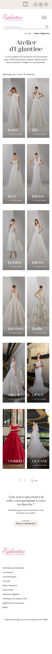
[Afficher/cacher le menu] (44, 17)
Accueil (28, 33)
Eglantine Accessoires (13, 603)
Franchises (8, 589)
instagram (41, 5)
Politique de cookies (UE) (15, 598)
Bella (5, 607)
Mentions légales (11, 594)
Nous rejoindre (10, 585)
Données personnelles (13, 567)
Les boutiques (9, 576)
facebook (35, 5)
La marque (8, 572)
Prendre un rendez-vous (26, 4)
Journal (6, 581)
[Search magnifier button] (47, 27)
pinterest (46, 5)
